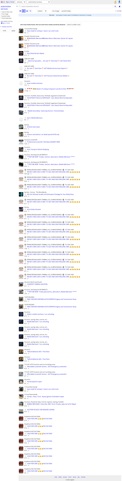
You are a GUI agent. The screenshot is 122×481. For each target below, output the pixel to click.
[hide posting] (28, 33)
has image (5, 14)
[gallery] (27, 10)
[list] (20, 10)
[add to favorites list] (25, 31)
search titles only (7, 12)
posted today (6, 16)
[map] (30, 10)
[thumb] (23, 10)
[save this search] (119, 6)
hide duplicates (6, 18)
